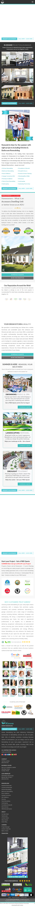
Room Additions (5, 793)
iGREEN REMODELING (7, 726)
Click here (31, 903)
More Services (5, 807)
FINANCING (5, 833)
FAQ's (9, 897)
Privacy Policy (24, 897)
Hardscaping (5, 803)
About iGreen (5, 820)
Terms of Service (16, 897)
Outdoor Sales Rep (6, 829)
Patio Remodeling (6, 801)
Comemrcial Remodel (7, 787)
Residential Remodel (6, 785)
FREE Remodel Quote (7, 809)
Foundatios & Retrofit (7, 805)
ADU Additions (5, 797)
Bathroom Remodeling (7, 791)
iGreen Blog (4, 822)
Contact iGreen (5, 818)
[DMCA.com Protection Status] (17, 884)
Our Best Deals (5, 814)
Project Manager (6, 827)
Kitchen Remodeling (6, 789)
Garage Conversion (6, 795)
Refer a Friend (5, 831)
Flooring (4, 799)
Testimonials (5, 816)
